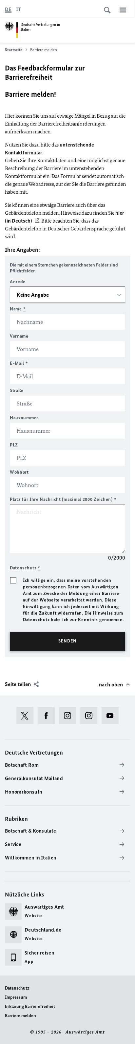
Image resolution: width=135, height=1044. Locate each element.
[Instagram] (69, 715)
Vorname (19, 336)
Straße (17, 390)
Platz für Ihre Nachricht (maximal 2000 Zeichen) (63, 499)
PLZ (14, 445)
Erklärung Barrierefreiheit (30, 1006)
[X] (27, 715)
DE (8, 9)
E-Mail (19, 363)
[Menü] (123, 10)
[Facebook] (48, 715)
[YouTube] (112, 715)
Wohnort (19, 472)
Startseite (13, 49)
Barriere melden (20, 1015)
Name (18, 309)
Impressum (16, 997)
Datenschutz (17, 988)
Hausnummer (24, 418)
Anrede (18, 282)
